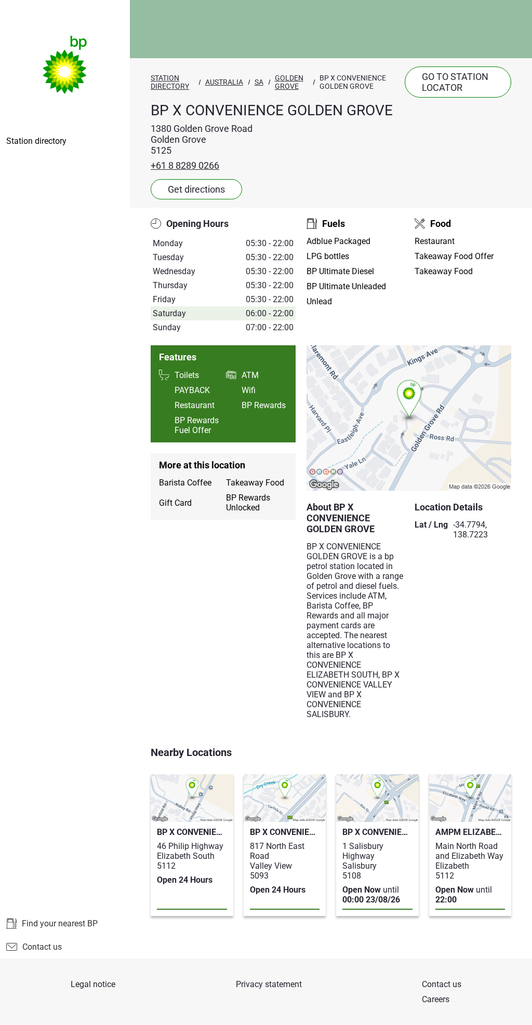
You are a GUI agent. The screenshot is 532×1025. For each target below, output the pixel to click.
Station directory (36, 141)
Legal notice (93, 984)
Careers (435, 999)
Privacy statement (269, 984)
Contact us (42, 947)
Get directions (196, 189)
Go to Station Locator (455, 82)
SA (259, 82)
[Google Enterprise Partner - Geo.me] (326, 472)
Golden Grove (289, 82)
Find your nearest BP (60, 923)
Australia (224, 82)
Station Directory (170, 82)
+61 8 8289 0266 (185, 165)
